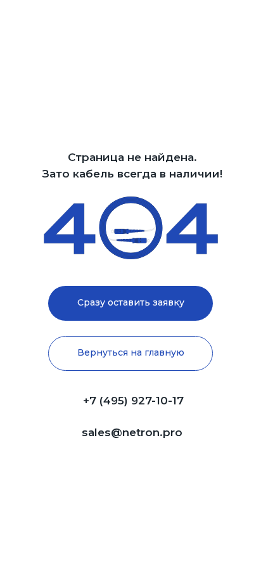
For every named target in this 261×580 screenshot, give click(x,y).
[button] (130, 303)
